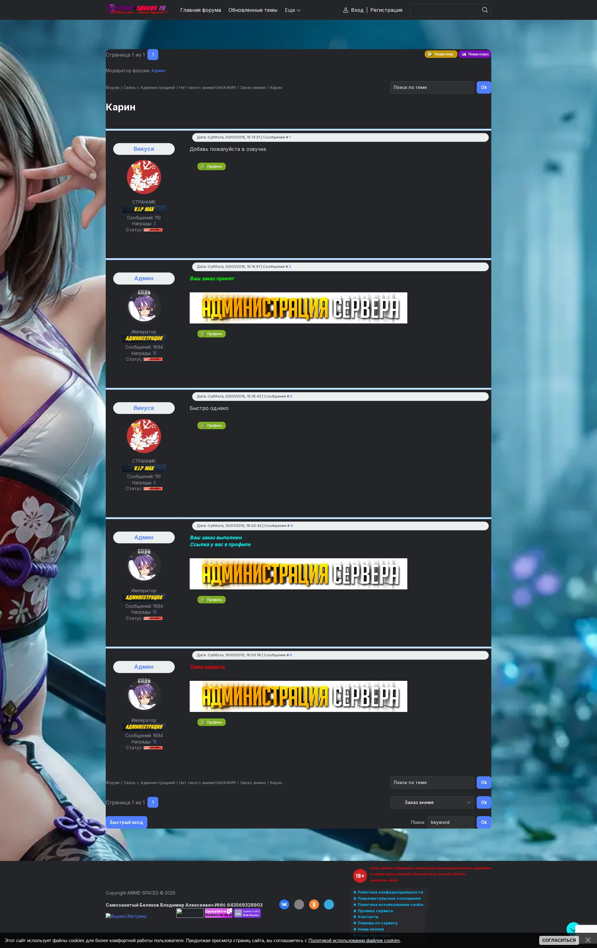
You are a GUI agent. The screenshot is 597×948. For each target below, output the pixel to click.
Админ (158, 70)
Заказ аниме (253, 87)
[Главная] (137, 10)
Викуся (144, 149)
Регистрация (386, 10)
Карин (276, 87)
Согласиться (559, 940)
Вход (357, 10)
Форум (112, 87)
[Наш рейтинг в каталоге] (247, 913)
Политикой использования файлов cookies (354, 940)
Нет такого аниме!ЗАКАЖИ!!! (207, 87)
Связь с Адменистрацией (149, 87)
